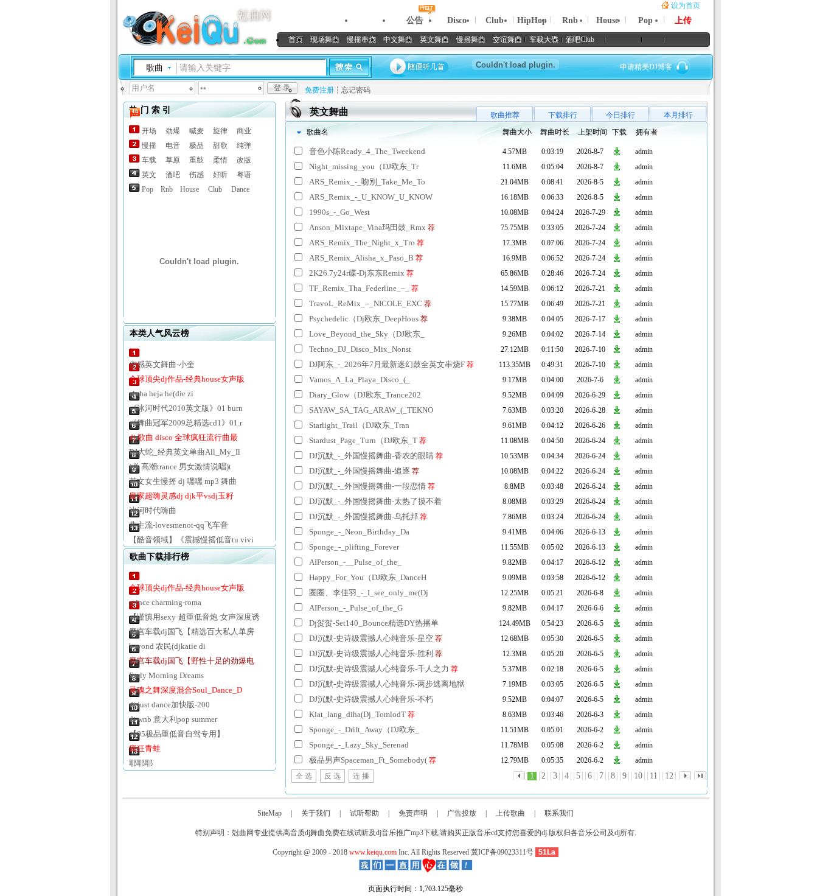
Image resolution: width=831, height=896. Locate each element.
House (607, 20)
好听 (220, 174)
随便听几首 (420, 67)
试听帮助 (364, 813)
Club (494, 20)
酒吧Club (580, 39)
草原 (172, 160)
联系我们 (559, 813)
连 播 (361, 776)
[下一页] (685, 775)
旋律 (220, 131)
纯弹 (244, 145)
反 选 (332, 776)
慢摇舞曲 (470, 39)
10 (638, 776)
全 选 (304, 776)
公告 (414, 20)
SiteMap (269, 813)
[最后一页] (519, 775)
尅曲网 (180, 30)
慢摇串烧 (361, 39)
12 (669, 776)
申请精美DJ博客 (646, 67)
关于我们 (315, 813)
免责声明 (413, 813)
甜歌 (220, 145)
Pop (645, 20)
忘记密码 (355, 90)
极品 (196, 145)
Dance (240, 189)
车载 (149, 160)
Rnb (570, 20)
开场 (149, 131)
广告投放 (461, 813)
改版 (244, 160)
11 (654, 776)
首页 (295, 39)
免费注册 (319, 90)
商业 (244, 131)
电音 (172, 145)
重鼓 (196, 160)
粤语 (244, 174)
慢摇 (149, 145)
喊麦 (196, 131)
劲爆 (172, 131)
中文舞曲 (397, 39)
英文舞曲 (434, 39)
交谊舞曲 (507, 39)
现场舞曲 (324, 39)
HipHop (532, 20)
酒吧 (172, 174)
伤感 (196, 174)
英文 (149, 174)
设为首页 (685, 5)
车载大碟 (543, 39)
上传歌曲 (510, 813)
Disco (457, 20)
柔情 (220, 160)
